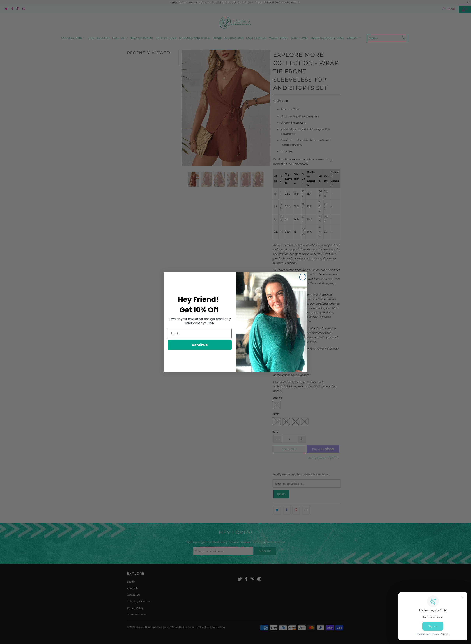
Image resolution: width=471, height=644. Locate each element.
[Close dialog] (302, 277)
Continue (200, 345)
